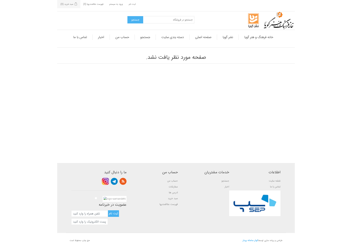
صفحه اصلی (203, 37)
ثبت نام (132, 4)
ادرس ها (173, 192)
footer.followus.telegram (114, 181)
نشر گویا (228, 37)
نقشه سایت (274, 181)
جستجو (145, 37)
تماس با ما (80, 37)
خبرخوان (123, 181)
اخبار (101, 37)
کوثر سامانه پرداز (250, 240)
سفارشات (173, 187)
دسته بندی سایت (172, 37)
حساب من (122, 37)
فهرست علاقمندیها (169, 204)
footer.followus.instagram (105, 181)
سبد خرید (173, 198)
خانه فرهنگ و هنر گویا (258, 37)
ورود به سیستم (116, 4)
